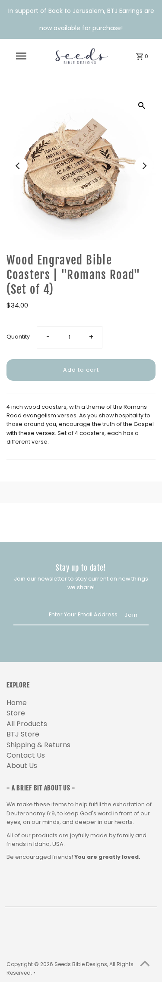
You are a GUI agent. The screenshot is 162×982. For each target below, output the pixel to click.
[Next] (143, 165)
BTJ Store (22, 734)
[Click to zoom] (141, 105)
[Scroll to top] (144, 964)
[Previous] (18, 165)
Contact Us (25, 755)
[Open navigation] (21, 56)
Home (16, 703)
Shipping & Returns (38, 745)
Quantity (18, 336)
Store (15, 713)
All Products (26, 724)
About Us (21, 766)
